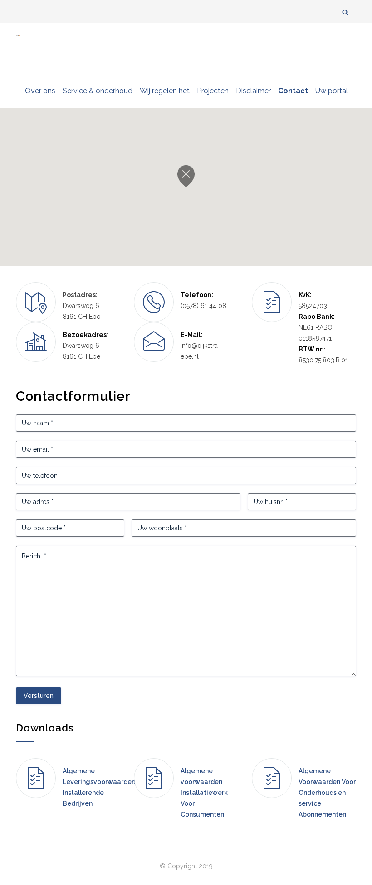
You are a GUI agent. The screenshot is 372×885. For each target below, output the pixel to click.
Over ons (40, 91)
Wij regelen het (165, 91)
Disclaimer (253, 91)
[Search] (345, 12)
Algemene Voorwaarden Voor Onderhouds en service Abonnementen (327, 792)
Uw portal (331, 91)
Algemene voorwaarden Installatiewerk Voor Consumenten (204, 792)
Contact (293, 91)
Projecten (213, 91)
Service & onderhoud (97, 91)
